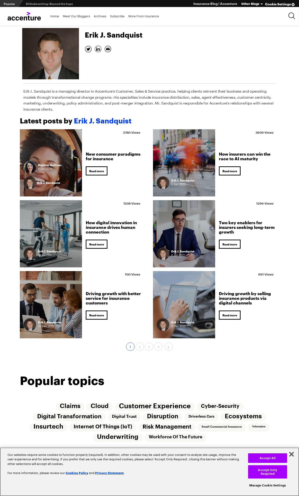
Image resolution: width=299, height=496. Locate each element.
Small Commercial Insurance (222, 426)
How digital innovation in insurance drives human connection (111, 226)
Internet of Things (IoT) (103, 426)
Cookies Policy (77, 473)
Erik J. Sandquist (48, 183)
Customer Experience (155, 406)
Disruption (162, 416)
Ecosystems (243, 416)
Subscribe (117, 16)
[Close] (291, 454)
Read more (96, 171)
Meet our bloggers (76, 16)
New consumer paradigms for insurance (113, 156)
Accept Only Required (267, 471)
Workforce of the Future (175, 437)
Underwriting (118, 437)
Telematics (259, 426)
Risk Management (166, 427)
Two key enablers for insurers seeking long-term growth (247, 226)
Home (54, 16)
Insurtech (48, 426)
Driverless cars (201, 416)
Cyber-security (220, 406)
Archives (100, 16)
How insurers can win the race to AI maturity (245, 156)
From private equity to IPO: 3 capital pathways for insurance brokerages (75, 4)
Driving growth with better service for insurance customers (113, 297)
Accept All (268, 458)
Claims (70, 406)
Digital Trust (124, 416)
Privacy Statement (109, 473)
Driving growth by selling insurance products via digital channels (245, 297)
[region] (149, 471)
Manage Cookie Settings (267, 485)
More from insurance (143, 16)
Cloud (100, 406)
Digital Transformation (69, 416)
